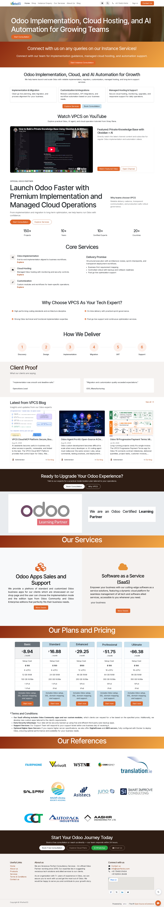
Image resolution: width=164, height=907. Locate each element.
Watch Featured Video (108, 169)
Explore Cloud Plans (78, 848)
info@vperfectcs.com (120, 869)
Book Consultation (92, 106)
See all (148, 402)
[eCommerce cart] (102, 3)
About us (14, 869)
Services (13, 874)
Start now (27, 703)
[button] (107, 3)
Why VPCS (93, 486)
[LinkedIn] (122, 892)
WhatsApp (100, 848)
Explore (20, 262)
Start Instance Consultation (82, 62)
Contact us (14, 879)
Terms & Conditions (18, 877)
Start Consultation (21, 37)
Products (14, 871)
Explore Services (71, 106)
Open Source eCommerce (144, 904)
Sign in (135, 3)
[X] (116, 892)
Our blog (50, 460)
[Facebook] (111, 892)
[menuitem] (27, 3)
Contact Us (147, 3)
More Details (41, 607)
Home (12, 866)
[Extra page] (128, 892)
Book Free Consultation (52, 848)
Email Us (118, 848)
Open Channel (129, 169)
